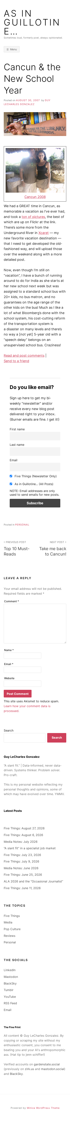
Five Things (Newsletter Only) (35, 476)
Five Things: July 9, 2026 (21, 861)
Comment (11, 601)
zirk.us (29, 1069)
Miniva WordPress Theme (43, 1108)
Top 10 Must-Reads (16, 548)
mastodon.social (52, 1069)
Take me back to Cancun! (52, 548)
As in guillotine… (32, 22)
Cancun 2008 (35, 197)
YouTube (10, 996)
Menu (13, 49)
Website (9, 678)
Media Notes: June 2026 (21, 868)
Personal (22, 524)
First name (17, 429)
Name (9, 650)
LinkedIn (9, 970)
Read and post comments (24, 355)
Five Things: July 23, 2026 (22, 855)
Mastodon (11, 977)
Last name (17, 445)
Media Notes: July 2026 (21, 842)
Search (8, 730)
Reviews (9, 936)
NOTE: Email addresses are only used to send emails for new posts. (34, 492)
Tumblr (8, 990)
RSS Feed (10, 1003)
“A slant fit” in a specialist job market (30, 848)
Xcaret (43, 233)
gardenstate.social (47, 1064)
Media (8, 922)
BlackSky (10, 983)
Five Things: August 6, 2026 (23, 835)
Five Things (12, 916)
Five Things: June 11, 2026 (22, 888)
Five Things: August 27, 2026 (24, 828)
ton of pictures (33, 217)
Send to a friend (16, 361)
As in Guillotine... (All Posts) (33, 484)
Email (13, 460)
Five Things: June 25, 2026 (23, 874)
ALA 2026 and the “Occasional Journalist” (33, 881)
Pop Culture (12, 929)
